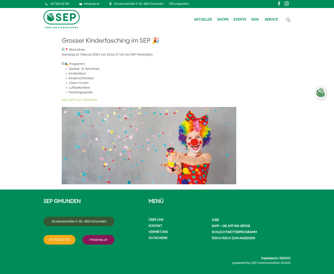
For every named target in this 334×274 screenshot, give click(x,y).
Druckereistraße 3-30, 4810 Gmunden (139, 3)
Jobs (215, 220)
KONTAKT (155, 225)
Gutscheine (158, 238)
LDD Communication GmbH (270, 263)
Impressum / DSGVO (276, 258)
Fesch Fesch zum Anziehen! (233, 238)
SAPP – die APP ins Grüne (231, 226)
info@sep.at (91, 3)
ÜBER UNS (156, 219)
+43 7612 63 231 (59, 3)
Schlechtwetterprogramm (234, 232)
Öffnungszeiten (179, 3)
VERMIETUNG (158, 232)
